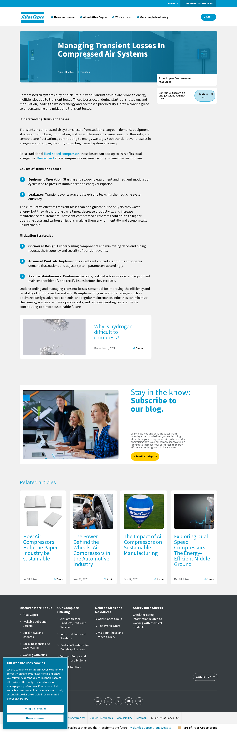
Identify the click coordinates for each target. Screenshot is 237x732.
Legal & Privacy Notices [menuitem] (71, 718)
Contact (173, 3)
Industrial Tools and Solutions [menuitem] (73, 636)
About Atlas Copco (95, 17)
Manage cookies (35, 718)
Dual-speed (45, 158)
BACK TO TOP (203, 677)
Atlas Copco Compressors (175, 78)
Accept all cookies (35, 708)
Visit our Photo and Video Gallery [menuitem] (110, 635)
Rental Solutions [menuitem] (71, 667)
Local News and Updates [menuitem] (33, 635)
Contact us (203, 95)
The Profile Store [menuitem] (109, 626)
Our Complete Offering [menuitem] (68, 610)
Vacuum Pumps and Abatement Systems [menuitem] (73, 658)
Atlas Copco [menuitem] (30, 615)
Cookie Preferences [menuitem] (101, 718)
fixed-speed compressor (61, 153)
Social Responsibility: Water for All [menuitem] (36, 646)
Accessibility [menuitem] (124, 718)
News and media (64, 17)
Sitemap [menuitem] (142, 718)
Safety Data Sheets (148, 608)
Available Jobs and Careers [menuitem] (34, 624)
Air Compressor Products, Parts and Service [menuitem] (73, 623)
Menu (207, 17)
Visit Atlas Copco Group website (150, 728)
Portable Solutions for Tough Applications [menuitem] (74, 647)
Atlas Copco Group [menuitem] (110, 619)
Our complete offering (199, 3)
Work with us (123, 17)
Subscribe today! (143, 456)
